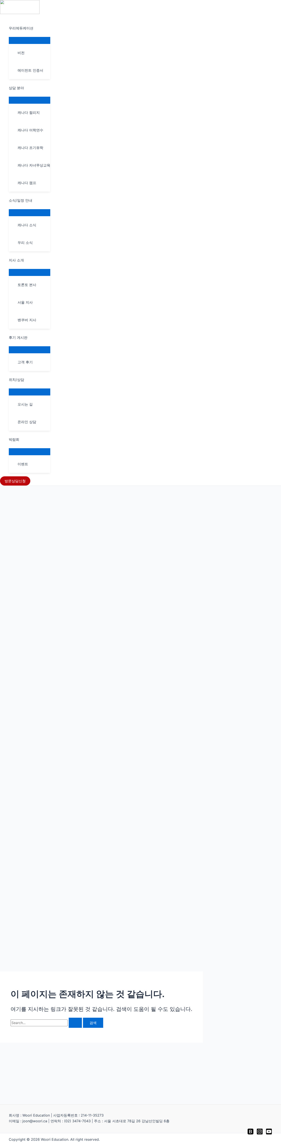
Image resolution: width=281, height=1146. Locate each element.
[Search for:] (47, 1023)
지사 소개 (16, 260)
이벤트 (23, 464)
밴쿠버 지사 (27, 320)
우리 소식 (25, 242)
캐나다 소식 (27, 225)
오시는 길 (25, 404)
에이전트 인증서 (30, 70)
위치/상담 (16, 379)
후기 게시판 (18, 337)
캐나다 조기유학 (30, 147)
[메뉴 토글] (29, 40)
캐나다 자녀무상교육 (34, 165)
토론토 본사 (27, 285)
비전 (21, 53)
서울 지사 (25, 302)
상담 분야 (16, 88)
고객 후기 (25, 362)
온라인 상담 (27, 422)
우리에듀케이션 (21, 28)
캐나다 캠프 (27, 183)
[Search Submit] (75, 1023)
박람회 (14, 439)
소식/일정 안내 (20, 200)
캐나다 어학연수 (30, 130)
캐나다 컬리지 (29, 112)
